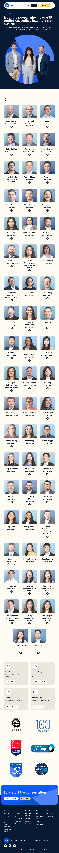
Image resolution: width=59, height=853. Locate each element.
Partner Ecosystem (28, 822)
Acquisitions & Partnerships (18, 822)
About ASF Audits (12, 706)
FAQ (37, 828)
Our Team (6, 816)
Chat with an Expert (11, 798)
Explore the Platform (40, 681)
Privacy (29, 840)
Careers (6, 820)
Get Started (45, 5)
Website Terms (37, 840)
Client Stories (39, 824)
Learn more (10, 681)
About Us (6, 813)
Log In (34, 5)
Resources (39, 813)
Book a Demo (25, 798)
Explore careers (38, 706)
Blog (37, 821)
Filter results (13, 99)
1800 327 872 (50, 813)
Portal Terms (45, 840)
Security (27, 818)
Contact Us (50, 816)
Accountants (18, 813)
